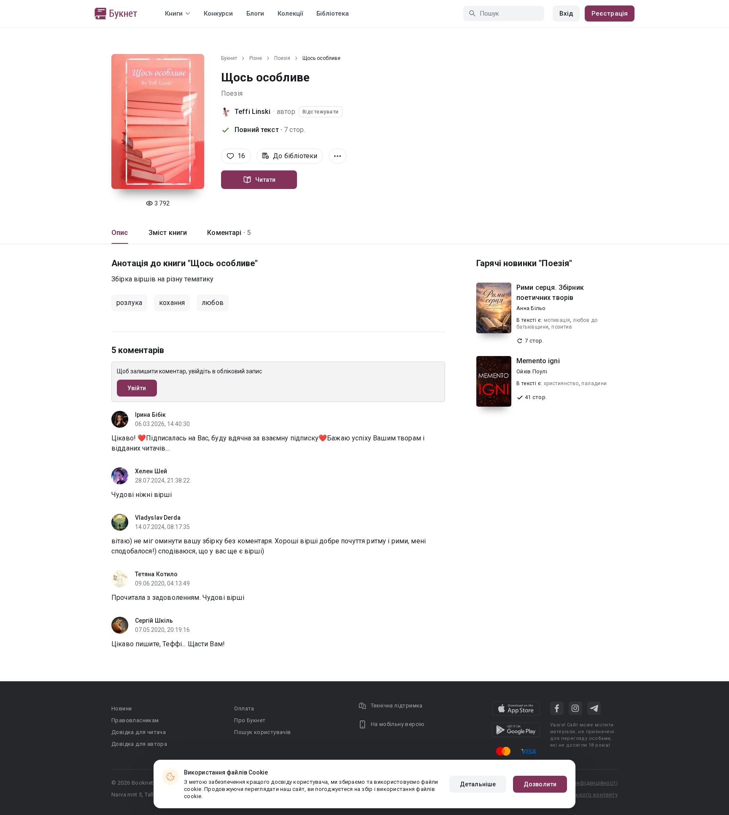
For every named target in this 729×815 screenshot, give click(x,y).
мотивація (557, 320)
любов (213, 303)
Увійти (136, 388)
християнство (561, 383)
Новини (121, 708)
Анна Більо (531, 308)
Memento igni (538, 361)
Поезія (282, 58)
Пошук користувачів (262, 732)
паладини (594, 383)
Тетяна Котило (156, 574)
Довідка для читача (138, 732)
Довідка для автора (139, 744)
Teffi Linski (252, 112)
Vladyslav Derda (158, 517)
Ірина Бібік (150, 414)
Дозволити (540, 784)
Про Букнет (249, 720)
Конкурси (218, 13)
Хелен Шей (151, 471)
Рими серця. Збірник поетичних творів (550, 292)
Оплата (244, 708)
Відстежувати (320, 112)
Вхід (566, 13)
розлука (129, 303)
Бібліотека (332, 13)
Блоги (255, 13)
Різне (255, 58)
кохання (172, 303)
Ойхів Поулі (531, 371)
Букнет (229, 58)
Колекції (290, 13)
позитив (561, 327)
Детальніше (478, 784)
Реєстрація (609, 13)
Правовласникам (135, 720)
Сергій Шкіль (154, 620)
